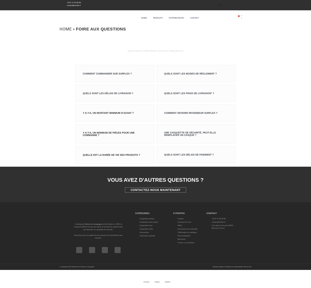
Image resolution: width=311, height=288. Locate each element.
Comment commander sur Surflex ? (107, 73)
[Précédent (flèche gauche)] (5, 277)
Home (144, 18)
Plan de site (247, 267)
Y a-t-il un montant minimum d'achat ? (108, 113)
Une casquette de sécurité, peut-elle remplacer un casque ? (190, 133)
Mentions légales (218, 267)
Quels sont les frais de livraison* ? (189, 93)
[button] (220, 5)
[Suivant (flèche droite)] (15, 277)
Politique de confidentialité (234, 267)
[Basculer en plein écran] (15, 272)
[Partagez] (25, 272)
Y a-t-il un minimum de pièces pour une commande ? (109, 133)
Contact (194, 18)
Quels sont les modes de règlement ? (190, 73)
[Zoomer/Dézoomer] (5, 272)
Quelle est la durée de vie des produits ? (111, 155)
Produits (158, 18)
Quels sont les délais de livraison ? (108, 93)
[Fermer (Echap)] (35, 272)
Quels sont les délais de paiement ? (189, 154)
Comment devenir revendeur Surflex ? (190, 113)
